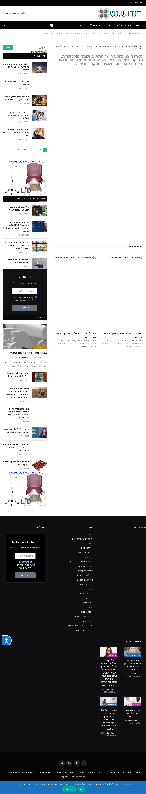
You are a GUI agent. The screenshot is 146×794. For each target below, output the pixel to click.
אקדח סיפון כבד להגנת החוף (28, 353)
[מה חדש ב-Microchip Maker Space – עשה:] (39, 465)
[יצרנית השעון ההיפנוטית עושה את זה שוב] (39, 263)
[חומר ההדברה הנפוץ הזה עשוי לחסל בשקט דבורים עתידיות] (39, 100)
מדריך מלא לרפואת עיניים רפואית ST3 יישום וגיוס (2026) (17, 115)
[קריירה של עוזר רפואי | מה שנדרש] (132, 701)
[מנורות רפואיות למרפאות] (15, 13)
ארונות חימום (87, 534)
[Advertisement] (73, 666)
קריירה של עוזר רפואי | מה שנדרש (132, 713)
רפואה (130, 25)
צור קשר (81, 25)
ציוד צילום (87, 603)
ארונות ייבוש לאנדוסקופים (82, 539)
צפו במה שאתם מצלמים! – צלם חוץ (17, 82)
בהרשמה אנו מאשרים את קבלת (25, 565)
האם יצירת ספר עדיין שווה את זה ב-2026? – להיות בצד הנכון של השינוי (16, 245)
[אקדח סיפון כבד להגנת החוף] (25, 336)
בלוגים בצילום (85, 593)
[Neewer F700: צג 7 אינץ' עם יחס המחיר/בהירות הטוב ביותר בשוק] (39, 448)
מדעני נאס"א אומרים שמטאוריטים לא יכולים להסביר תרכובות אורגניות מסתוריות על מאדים (17, 393)
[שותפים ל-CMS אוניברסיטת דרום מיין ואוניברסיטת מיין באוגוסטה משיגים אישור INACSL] (108, 701)
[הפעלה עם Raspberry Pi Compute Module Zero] (39, 377)
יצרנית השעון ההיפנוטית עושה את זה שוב (18, 261)
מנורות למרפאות (86, 566)
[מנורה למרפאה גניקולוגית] (25, 195)
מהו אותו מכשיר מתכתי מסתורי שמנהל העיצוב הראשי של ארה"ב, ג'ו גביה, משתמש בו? (17, 413)
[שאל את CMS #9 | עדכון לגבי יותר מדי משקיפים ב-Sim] (39, 432)
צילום (119, 25)
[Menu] (51, 25)
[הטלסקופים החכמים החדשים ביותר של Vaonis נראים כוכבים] (39, 67)
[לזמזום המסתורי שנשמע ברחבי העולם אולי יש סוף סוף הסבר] (39, 133)
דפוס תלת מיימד (40, 347)
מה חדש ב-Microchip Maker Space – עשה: (16, 463)
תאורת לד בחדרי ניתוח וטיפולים (80, 625)
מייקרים (43, 199)
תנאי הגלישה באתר (22, 300)
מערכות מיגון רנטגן (85, 571)
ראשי (138, 25)
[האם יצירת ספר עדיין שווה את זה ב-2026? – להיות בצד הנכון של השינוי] (39, 246)
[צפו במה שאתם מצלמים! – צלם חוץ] (39, 85)
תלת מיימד (33, 199)
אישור (82, 789)
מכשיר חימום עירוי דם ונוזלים (81, 561)
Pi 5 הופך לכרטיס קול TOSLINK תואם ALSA (19, 208)
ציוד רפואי (87, 621)
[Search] (5, 25)
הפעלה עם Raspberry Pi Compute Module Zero (17, 374)
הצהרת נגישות (78, 777)
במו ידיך (108, 25)
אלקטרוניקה (86, 548)
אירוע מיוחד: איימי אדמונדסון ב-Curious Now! (132, 665)
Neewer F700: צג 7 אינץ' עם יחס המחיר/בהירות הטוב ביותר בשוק (16, 447)
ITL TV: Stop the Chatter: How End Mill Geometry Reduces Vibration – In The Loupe (16, 226)
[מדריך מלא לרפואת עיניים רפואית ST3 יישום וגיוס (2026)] (39, 115)
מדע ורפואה (86, 612)
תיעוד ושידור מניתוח (84, 630)
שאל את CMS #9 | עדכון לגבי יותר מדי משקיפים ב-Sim (16, 430)
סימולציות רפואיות (85, 584)
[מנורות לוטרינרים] (39, 52)
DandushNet (23, 357)
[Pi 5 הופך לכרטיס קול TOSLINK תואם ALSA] (39, 210)
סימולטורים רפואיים (84, 575)
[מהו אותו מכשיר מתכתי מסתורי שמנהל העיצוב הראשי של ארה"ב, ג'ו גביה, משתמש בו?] (39, 412)
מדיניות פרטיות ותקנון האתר (21, 772)
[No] (142, 787)
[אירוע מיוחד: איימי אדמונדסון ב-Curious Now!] (132, 652)
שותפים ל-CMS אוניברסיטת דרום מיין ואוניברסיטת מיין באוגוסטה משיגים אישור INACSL (109, 719)
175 (24, 150)
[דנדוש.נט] (119, 13)
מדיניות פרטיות (69, 789)
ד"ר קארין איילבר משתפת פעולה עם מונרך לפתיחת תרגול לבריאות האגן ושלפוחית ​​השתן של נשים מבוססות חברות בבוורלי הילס (109, 673)
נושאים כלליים (94, 25)
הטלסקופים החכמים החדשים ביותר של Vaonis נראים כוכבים (16, 67)
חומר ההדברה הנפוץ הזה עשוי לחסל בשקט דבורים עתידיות (16, 98)
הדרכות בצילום (85, 598)
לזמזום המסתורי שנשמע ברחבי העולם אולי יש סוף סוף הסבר (16, 132)
